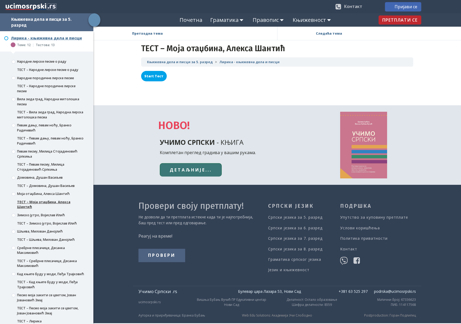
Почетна (191, 19)
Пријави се (406, 7)
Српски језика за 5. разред (295, 217)
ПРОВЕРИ (162, 255)
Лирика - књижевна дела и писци (249, 62)
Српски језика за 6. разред (295, 228)
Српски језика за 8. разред (295, 249)
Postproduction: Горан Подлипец (390, 315)
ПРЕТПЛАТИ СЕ (400, 20)
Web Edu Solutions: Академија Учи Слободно (277, 315)
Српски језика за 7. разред (295, 238)
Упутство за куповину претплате (374, 217)
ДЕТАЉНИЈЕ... (191, 170)
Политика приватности (364, 238)
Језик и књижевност (288, 270)
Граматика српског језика (294, 259)
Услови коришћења (360, 228)
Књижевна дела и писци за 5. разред (180, 62)
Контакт (348, 249)
